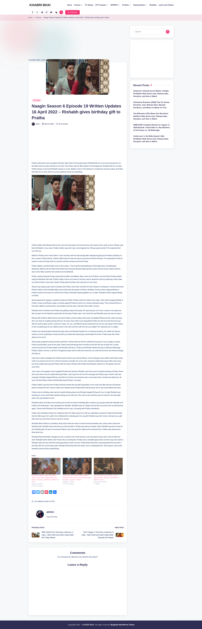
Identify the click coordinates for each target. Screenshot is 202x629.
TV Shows (38, 17)
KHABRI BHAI (39, 5)
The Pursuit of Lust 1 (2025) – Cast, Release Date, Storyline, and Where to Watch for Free (106, 478)
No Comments (63, 124)
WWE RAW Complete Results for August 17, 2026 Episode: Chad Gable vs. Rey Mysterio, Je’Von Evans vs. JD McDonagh (151, 127)
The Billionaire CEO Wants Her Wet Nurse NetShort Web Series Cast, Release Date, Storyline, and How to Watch (150, 116)
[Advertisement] (77, 43)
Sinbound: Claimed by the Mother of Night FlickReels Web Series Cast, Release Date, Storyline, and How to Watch (151, 93)
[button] (72, 12)
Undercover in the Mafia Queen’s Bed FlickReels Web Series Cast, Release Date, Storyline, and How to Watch (77, 478)
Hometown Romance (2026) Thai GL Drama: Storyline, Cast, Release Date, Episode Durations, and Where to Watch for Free (151, 105)
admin (50, 511)
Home (30, 17)
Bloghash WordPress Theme (122, 625)
